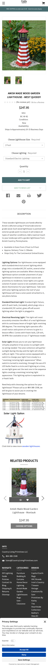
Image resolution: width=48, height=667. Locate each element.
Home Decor (22, 582)
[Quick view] (21, 500)
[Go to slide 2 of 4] (42, 498)
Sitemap (5, 594)
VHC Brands (36, 579)
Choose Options (24, 526)
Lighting (20, 585)
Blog (4, 585)
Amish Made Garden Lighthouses (22, 591)
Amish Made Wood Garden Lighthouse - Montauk (24, 510)
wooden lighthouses (31, 446)
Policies (5, 579)
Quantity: (24, 166)
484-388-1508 (11, 556)
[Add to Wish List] (27, 500)
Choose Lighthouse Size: (24, 139)
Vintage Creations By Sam (36, 591)
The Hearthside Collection (36, 606)
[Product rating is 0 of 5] (10, 102)
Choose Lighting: (24, 153)
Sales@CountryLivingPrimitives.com (22, 560)
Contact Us (7, 582)
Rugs (19, 597)
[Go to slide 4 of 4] (5, 498)
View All (34, 616)
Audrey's (35, 613)
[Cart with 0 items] (43, 3)
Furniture (21, 573)
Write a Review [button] (37, 102)
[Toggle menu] (3, 3)
